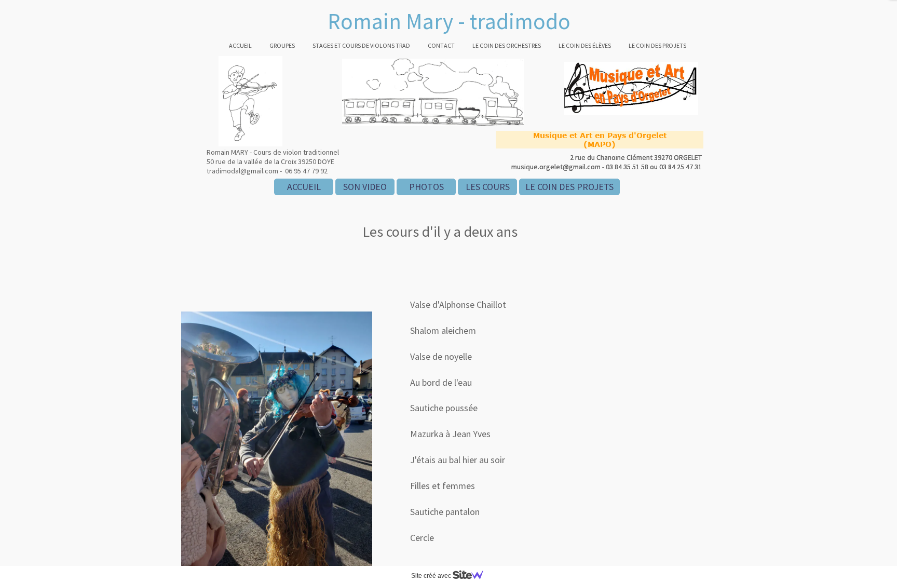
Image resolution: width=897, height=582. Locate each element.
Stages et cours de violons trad (361, 45)
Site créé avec (432, 575)
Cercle (422, 538)
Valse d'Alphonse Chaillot (458, 304)
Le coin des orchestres (506, 45)
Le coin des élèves (585, 45)
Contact (441, 45)
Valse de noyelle (441, 356)
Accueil (240, 45)
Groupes (282, 45)
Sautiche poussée (444, 408)
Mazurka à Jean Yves (450, 434)
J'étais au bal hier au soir (457, 460)
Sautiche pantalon (445, 512)
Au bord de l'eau (441, 382)
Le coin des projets (657, 45)
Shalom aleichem (443, 330)
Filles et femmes (442, 486)
